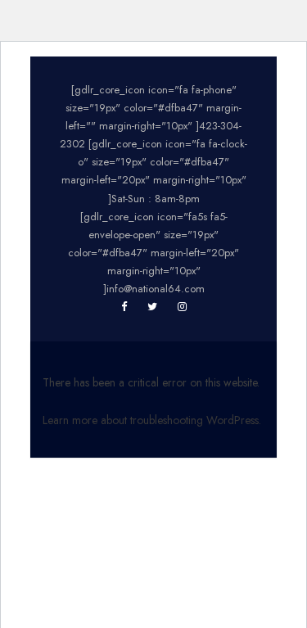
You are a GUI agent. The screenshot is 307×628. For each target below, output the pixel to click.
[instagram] (182, 306)
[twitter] (152, 306)
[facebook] (124, 306)
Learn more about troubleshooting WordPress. (152, 420)
